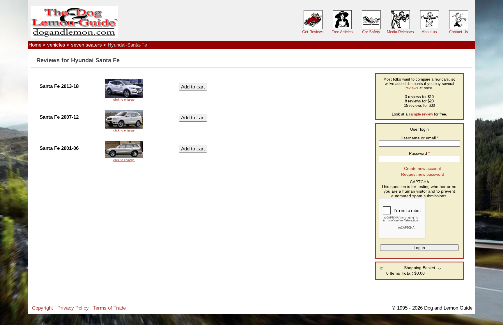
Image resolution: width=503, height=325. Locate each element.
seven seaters (86, 45)
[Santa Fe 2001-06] (124, 151)
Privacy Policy (73, 308)
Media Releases (400, 32)
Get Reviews (313, 32)
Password (419, 153)
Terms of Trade (109, 308)
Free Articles (342, 32)
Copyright (42, 308)
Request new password (422, 174)
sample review (421, 114)
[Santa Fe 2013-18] (124, 90)
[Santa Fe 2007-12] (124, 121)
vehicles (56, 45)
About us (429, 32)
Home (35, 45)
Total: (407, 273)
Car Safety (371, 32)
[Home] (74, 22)
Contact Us (458, 32)
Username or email (419, 138)
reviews (411, 88)
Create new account (422, 168)
